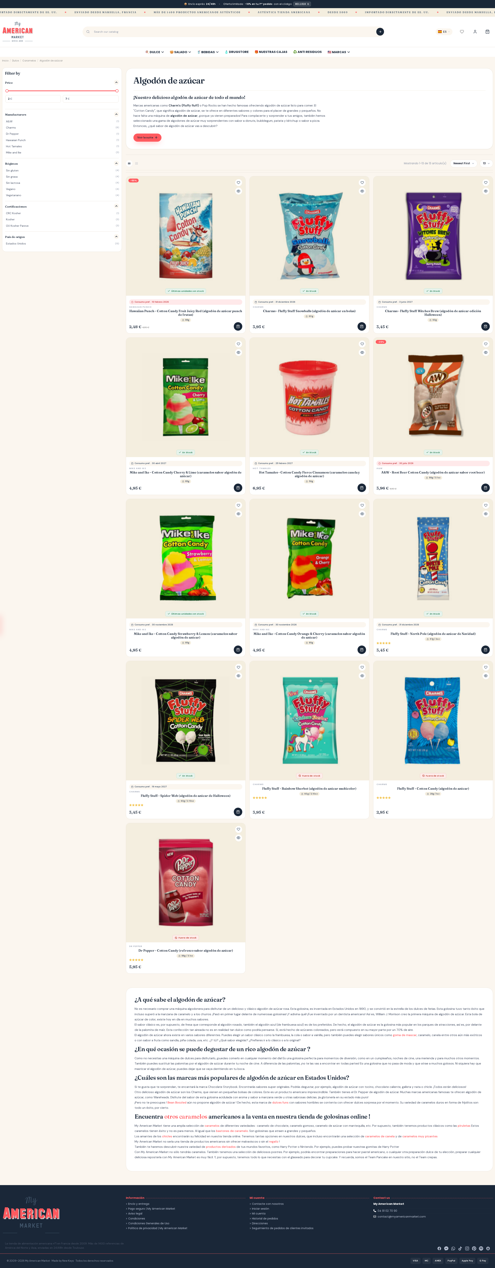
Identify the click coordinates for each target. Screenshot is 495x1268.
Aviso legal (135, 1213)
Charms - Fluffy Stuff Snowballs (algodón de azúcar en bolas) (309, 311)
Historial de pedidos (265, 1218)
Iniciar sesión (260, 1209)
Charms (258, 306)
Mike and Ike (137, 468)
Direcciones (260, 1223)
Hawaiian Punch (140, 306)
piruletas (464, 1126)
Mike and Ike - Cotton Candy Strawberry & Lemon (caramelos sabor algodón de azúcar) (185, 635)
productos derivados (221, 1147)
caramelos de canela (380, 1136)
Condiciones (136, 1218)
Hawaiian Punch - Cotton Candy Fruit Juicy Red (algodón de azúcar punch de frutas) (185, 313)
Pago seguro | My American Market (151, 1209)
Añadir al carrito (238, 326)
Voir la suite (145, 137)
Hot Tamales (262, 468)
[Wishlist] (462, 31)
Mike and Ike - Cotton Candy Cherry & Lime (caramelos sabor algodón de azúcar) (186, 474)
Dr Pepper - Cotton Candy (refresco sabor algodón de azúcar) (185, 950)
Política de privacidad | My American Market (157, 1228)
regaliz (273, 1142)
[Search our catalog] (380, 32)
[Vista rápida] (238, 191)
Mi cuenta (258, 1213)
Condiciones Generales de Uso (148, 1223)
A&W (379, 468)
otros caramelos (185, 1116)
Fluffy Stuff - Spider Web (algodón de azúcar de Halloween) (185, 796)
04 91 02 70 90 (387, 1211)
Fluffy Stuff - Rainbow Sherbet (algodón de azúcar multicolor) (309, 788)
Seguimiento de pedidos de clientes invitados (282, 1228)
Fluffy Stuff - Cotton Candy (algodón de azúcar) (433, 788)
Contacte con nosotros (268, 1204)
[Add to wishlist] (238, 182)
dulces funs (280, 1102)
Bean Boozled (176, 1102)
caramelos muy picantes (420, 1136)
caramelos (212, 1126)
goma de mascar (405, 1035)
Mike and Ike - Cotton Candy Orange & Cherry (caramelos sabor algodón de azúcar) (309, 635)
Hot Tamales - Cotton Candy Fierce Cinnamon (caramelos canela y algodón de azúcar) (309, 474)
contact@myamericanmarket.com (402, 1217)
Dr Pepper (135, 946)
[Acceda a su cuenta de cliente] (475, 31)
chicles (167, 1136)
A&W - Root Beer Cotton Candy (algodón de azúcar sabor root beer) (433, 472)
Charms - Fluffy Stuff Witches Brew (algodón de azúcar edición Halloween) (433, 313)
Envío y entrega (138, 1204)
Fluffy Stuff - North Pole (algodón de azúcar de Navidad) (433, 634)
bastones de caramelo (232, 1131)
